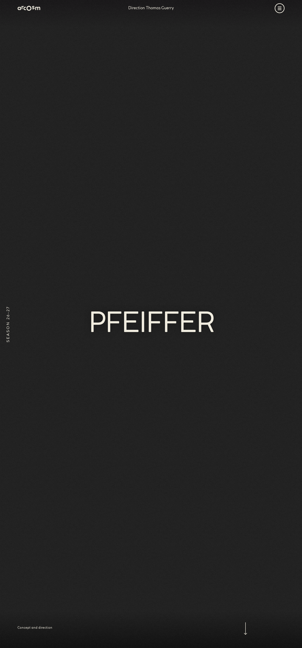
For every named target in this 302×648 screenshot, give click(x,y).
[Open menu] (280, 8)
